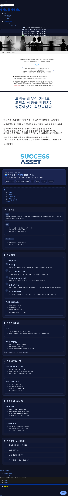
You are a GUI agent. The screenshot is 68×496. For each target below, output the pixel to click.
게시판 (8, 23)
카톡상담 (6, 486)
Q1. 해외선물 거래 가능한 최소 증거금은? (17, 445)
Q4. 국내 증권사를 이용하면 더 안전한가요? (18, 460)
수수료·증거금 (11, 196)
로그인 (8, 16)
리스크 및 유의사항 (12, 200)
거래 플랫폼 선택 (11, 198)
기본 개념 (9, 192)
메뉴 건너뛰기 (3, 2)
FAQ (8, 201)
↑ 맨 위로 (63, 493)
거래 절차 (9, 194)
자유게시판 (13, 25)
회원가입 (9, 18)
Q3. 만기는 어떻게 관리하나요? (15, 455)
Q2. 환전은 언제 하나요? (13, 450)
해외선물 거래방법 (8, 21)
